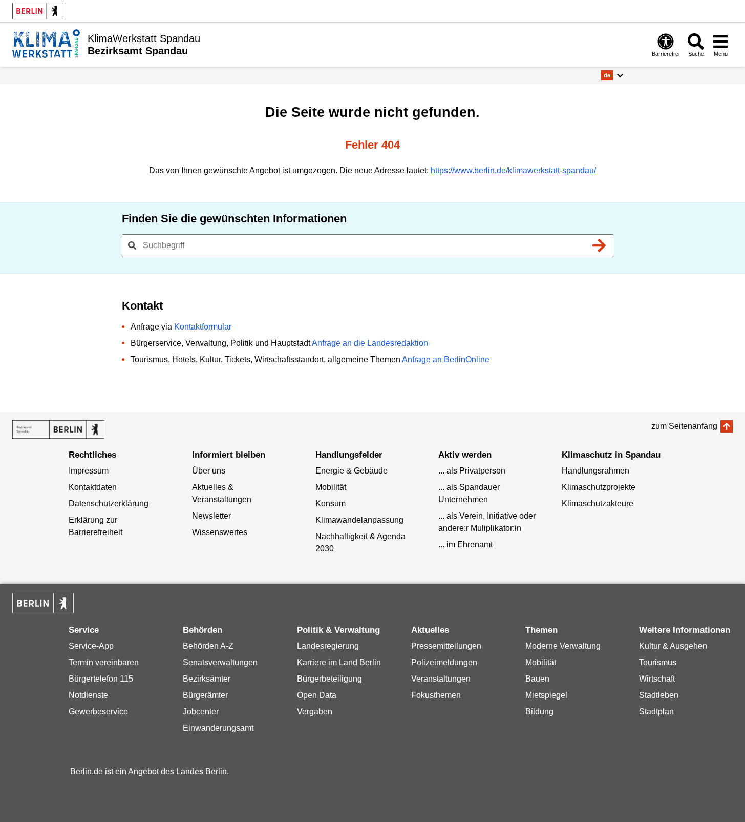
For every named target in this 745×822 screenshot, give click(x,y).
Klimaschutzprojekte (598, 487)
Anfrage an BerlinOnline (445, 359)
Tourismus (657, 662)
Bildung (539, 711)
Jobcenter (201, 711)
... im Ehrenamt (465, 544)
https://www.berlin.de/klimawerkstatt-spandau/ (513, 170)
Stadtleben (658, 695)
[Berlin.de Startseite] (37, 11)
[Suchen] (599, 245)
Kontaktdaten (93, 487)
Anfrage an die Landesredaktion (370, 343)
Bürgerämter (205, 695)
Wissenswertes (219, 532)
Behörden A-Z (208, 646)
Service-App (91, 646)
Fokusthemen (436, 695)
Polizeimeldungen (444, 662)
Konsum (330, 503)
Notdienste (88, 695)
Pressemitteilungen (446, 646)
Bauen (537, 678)
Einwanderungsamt (218, 728)
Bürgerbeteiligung (329, 678)
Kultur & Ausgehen (673, 646)
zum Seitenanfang (684, 426)
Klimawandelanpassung (359, 520)
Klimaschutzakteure (597, 503)
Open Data (316, 695)
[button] (612, 75)
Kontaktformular (202, 326)
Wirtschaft (657, 678)
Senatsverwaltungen (220, 662)
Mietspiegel (546, 695)
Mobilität (330, 487)
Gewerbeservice (98, 711)
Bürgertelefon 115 (101, 678)
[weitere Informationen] (46, 43)
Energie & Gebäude (351, 470)
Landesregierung (328, 646)
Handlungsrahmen (595, 470)
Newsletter (211, 515)
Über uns (208, 470)
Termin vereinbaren (104, 662)
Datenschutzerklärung (108, 503)
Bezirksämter (206, 678)
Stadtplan (656, 711)
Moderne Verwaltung (563, 646)
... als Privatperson (471, 470)
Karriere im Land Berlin (339, 662)
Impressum (89, 470)
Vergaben (314, 711)
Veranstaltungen (441, 678)
